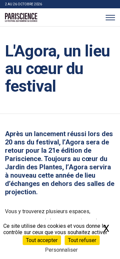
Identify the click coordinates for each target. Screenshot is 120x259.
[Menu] (110, 17)
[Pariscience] (21, 17)
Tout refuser (82, 240)
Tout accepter (42, 240)
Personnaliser (61, 250)
